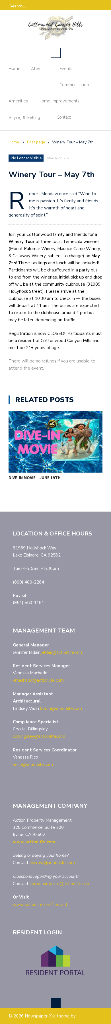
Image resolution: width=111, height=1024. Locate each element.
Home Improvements (58, 101)
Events (65, 68)
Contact (64, 117)
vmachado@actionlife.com (38, 680)
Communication (74, 85)
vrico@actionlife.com (33, 764)
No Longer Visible (26, 158)
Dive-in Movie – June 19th (35, 477)
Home (14, 68)
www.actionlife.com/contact (40, 904)
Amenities (18, 101)
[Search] (98, 6)
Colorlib (84, 1016)
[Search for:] (27, 6)
